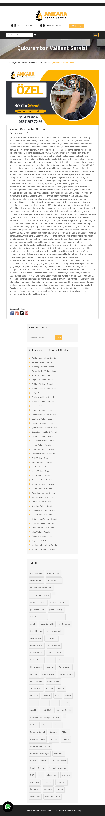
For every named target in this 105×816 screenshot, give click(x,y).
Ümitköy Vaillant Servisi (43, 536)
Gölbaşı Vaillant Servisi (42, 462)
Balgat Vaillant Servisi (42, 393)
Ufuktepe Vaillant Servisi (43, 528)
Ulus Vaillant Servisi (41, 532)
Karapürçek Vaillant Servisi (44, 480)
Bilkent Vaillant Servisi (42, 406)
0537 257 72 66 (54, 25)
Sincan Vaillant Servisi (42, 515)
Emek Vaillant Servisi (41, 445)
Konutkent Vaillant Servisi (43, 493)
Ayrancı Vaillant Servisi (42, 375)
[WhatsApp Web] (8, 806)
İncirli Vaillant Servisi (41, 475)
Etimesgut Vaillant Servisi (43, 454)
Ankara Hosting (74, 811)
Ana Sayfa (12, 63)
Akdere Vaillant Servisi (42, 362)
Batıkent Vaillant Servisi (43, 397)
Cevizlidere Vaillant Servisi (44, 415)
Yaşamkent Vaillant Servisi (44, 541)
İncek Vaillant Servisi (41, 471)
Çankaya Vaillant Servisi (43, 419)
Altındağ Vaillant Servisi (43, 367)
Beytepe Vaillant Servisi (43, 401)
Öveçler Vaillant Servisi (42, 506)
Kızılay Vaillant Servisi (42, 489)
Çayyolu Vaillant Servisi (43, 423)
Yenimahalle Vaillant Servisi (44, 545)
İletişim (78, 26)
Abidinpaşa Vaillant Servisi (44, 358)
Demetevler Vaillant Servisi (44, 432)
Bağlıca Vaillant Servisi (42, 380)
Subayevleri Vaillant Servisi (44, 519)
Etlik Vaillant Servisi (41, 458)
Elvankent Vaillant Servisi (43, 441)
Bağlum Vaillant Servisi (42, 384)
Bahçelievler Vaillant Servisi (44, 388)
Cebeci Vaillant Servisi (42, 410)
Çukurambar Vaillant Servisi (63, 63)
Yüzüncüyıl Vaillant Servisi (44, 549)
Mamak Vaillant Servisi (42, 497)
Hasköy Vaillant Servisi (42, 467)
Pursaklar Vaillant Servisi (43, 510)
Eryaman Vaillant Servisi (43, 449)
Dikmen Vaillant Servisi (42, 436)
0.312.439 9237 (25, 25)
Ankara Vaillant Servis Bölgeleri (34, 63)
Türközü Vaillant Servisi (43, 523)
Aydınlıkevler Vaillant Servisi (45, 371)
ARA (59, 337)
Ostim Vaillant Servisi (41, 502)
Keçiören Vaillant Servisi (43, 484)
